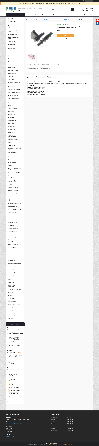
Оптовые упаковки (12, 120)
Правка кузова (11, 218)
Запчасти (10, 142)
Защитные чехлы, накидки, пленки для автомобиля (14, 176)
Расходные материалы (13, 212)
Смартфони (10, 295)
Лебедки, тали (11, 225)
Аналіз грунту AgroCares (13, 315)
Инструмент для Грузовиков (14, 193)
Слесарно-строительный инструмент (13, 278)
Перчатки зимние (12, 73)
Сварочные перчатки (12, 108)
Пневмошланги (11, 114)
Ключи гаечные (11, 41)
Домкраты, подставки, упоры (14, 263)
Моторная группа (12, 126)
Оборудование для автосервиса (12, 22)
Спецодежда (11, 282)
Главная (37, 14)
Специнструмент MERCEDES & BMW (14, 149)
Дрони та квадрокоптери (13, 313)
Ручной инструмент (12, 275)
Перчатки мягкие (12, 53)
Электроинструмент (12, 272)
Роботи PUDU (11, 318)
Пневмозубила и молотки (13, 70)
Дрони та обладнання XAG (14, 304)
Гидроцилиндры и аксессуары (14, 203)
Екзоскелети (11, 298)
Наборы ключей (11, 132)
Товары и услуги (46, 14)
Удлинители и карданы (13, 159)
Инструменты (11, 117)
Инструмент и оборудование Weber (14, 31)
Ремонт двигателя (12, 162)
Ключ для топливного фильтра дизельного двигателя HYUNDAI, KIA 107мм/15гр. (14, 339)
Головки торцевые (12, 234)
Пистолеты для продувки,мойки (11, 49)
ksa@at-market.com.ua (11, 436)
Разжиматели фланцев (13, 228)
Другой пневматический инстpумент (13, 99)
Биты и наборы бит (12, 247)
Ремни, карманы (11, 145)
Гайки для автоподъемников (14, 209)
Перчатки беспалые (12, 61)
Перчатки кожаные (12, 67)
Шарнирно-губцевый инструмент (12, 153)
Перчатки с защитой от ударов (13, 45)
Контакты (61, 14)
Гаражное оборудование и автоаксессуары (14, 259)
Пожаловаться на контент (54, 444)
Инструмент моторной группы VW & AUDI (58, 19)
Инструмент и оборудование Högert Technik (14, 26)
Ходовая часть (11, 55)
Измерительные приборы (13, 256)
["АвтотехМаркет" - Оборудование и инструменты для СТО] (11, 9)
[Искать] (72, 9)
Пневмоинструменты (12, 269)
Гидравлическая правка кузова (13, 200)
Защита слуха (11, 102)
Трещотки (10, 184)
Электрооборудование (13, 206)
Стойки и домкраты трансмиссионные (12, 180)
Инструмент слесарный (13, 190)
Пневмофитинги (11, 111)
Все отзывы (10, 401)
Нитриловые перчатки (13, 95)
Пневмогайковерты (12, 34)
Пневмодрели (11, 58)
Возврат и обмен (83, 14)
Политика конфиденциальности (66, 444)
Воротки (10, 165)
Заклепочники (11, 156)
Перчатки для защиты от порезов (13, 38)
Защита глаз (11, 79)
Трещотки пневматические (14, 89)
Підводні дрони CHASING (13, 307)
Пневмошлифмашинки (13, 86)
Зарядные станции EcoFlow (14, 187)
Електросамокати (12, 301)
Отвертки (10, 215)
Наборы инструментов (13, 244)
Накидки (10, 105)
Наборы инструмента (12, 266)
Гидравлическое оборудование (11, 286)
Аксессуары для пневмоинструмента (12, 136)
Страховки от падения (13, 139)
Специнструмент (12, 253)
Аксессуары (10, 292)
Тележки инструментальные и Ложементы (14, 240)
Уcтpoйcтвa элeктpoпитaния (14, 289)
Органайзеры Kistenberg (13, 196)
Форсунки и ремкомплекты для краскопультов (14, 221)
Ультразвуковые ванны (13, 231)
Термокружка (11, 76)
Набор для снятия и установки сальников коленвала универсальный (15, 356)
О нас (54, 14)
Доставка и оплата (71, 14)
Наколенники (11, 123)
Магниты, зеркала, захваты (14, 92)
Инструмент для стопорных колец (14, 83)
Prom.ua (55, 443)
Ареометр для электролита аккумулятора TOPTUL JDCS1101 (15, 374)
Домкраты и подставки (13, 64)
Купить (65, 35)
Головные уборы (11, 129)
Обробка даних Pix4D (12, 310)
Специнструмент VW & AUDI (42, 19)
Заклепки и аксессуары (13, 250)
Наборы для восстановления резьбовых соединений (14, 169)
